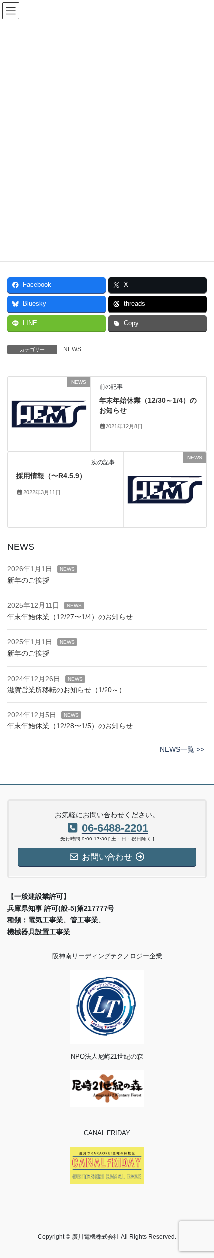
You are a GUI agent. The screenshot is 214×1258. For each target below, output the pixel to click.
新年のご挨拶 (28, 580)
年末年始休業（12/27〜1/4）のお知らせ (70, 617)
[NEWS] (49, 414)
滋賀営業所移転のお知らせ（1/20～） (66, 690)
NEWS (72, 349)
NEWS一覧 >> (182, 749)
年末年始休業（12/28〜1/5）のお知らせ (70, 726)
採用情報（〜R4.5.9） (51, 476)
